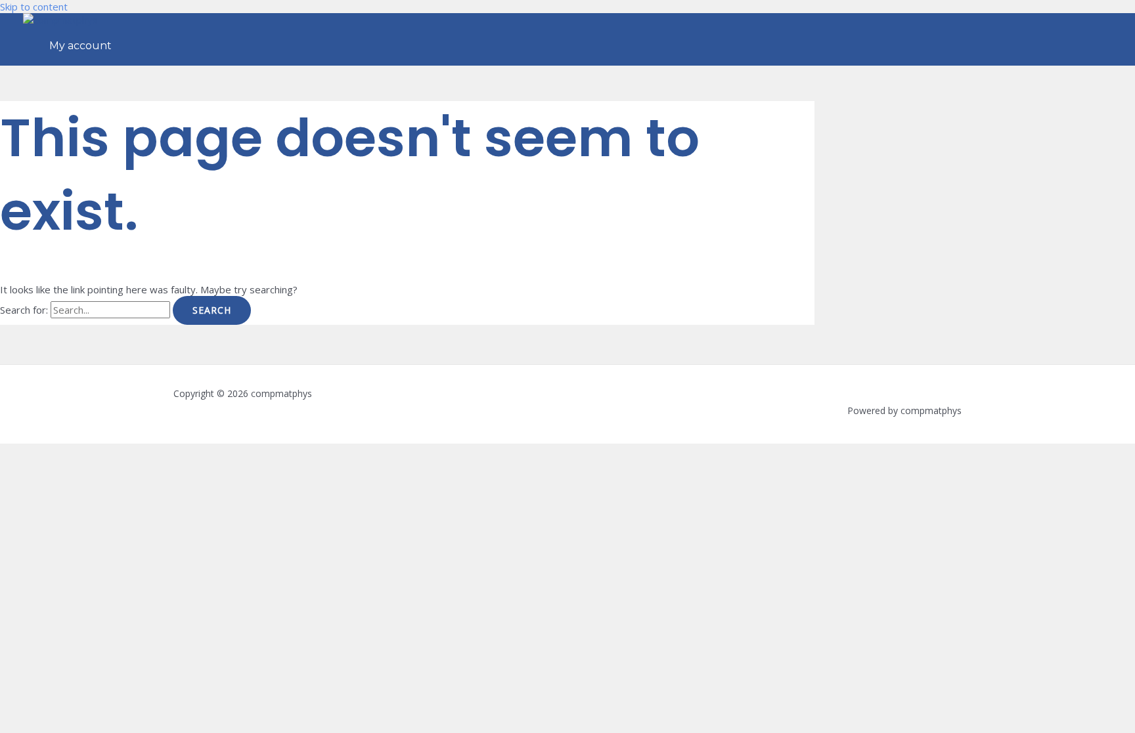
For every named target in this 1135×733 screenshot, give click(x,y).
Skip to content (34, 6)
